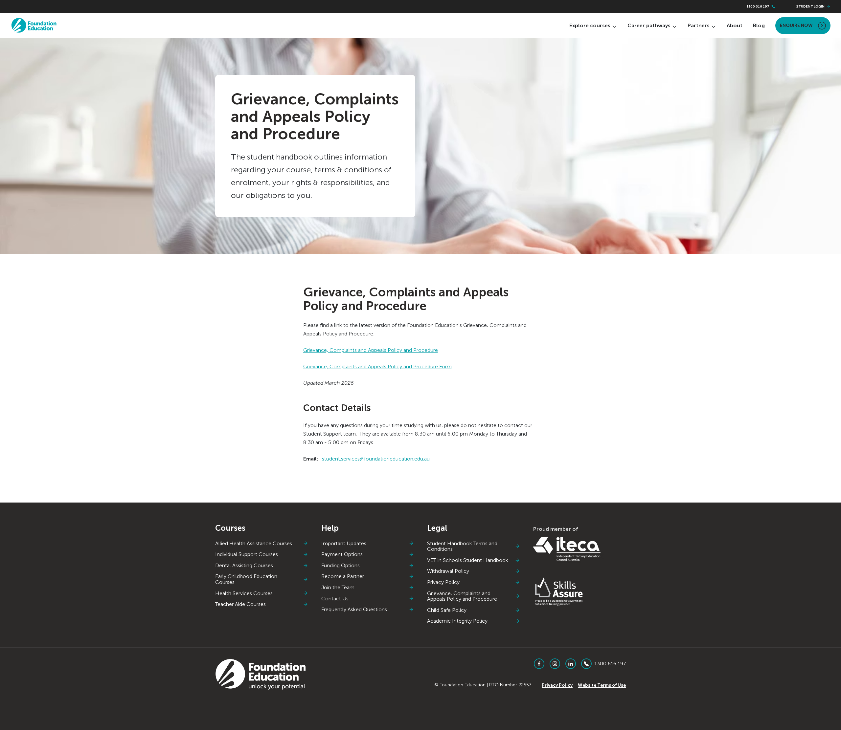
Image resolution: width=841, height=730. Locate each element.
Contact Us (335, 599)
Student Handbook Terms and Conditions (462, 546)
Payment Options (342, 554)
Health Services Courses (244, 593)
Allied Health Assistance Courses (253, 544)
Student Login (810, 7)
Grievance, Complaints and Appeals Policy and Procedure (370, 350)
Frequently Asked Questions (354, 609)
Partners (699, 25)
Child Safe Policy (446, 610)
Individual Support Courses (246, 554)
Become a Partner (342, 576)
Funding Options (340, 566)
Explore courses (589, 25)
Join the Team (337, 587)
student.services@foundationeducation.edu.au (376, 459)
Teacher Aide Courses (240, 604)
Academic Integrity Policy (457, 621)
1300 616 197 (757, 7)
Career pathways (649, 25)
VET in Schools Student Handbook (467, 560)
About (734, 25)
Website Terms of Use (602, 685)
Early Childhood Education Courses (246, 579)
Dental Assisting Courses (244, 566)
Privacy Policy (443, 582)
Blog (759, 25)
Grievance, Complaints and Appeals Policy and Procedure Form (377, 366)
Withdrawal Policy (448, 571)
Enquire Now (796, 25)
